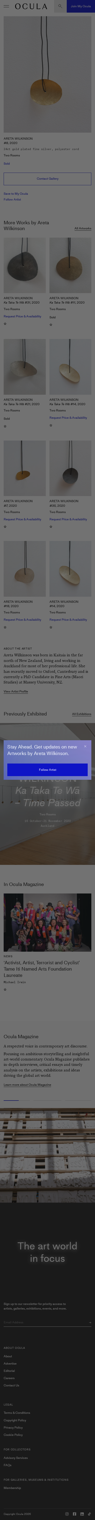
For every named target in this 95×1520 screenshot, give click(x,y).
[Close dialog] (85, 746)
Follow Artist (47, 770)
